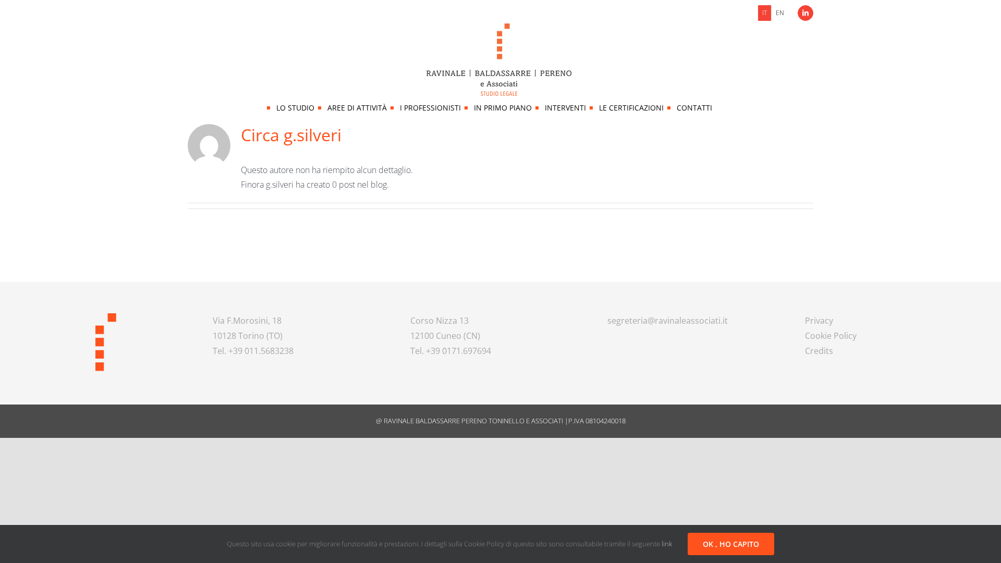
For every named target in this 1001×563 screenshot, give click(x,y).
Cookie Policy (831, 335)
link (667, 543)
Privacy (819, 320)
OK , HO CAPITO (731, 544)
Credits (819, 351)
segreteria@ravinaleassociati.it (667, 320)
